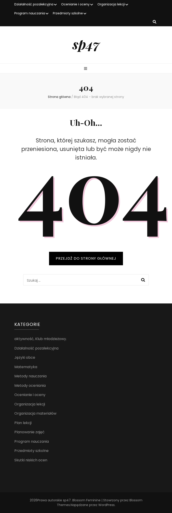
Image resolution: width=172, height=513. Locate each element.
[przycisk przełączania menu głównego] (86, 69)
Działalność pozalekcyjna (33, 4)
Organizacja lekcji (111, 4)
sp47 (86, 44)
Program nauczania (29, 13)
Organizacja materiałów (35, 413)
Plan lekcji (23, 422)
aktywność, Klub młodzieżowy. (40, 338)
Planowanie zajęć (29, 432)
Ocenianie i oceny (75, 4)
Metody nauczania (30, 376)
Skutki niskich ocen (30, 460)
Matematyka (25, 366)
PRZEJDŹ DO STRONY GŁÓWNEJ (86, 258)
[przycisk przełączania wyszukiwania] (154, 22)
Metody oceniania (30, 385)
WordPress (106, 505)
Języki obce (24, 357)
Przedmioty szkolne (68, 13)
